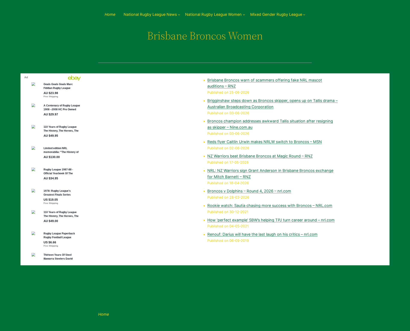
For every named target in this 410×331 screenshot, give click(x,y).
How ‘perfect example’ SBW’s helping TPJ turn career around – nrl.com (271, 220)
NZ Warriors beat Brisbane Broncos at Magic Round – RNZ (260, 156)
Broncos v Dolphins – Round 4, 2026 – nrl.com (249, 191)
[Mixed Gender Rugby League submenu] (304, 14)
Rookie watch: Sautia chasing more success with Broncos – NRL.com (269, 205)
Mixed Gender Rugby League (276, 14)
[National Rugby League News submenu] (179, 14)
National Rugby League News (150, 14)
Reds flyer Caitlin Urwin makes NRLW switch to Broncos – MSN (264, 141)
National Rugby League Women (213, 14)
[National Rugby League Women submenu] (244, 14)
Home (110, 14)
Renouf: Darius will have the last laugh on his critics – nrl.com (262, 234)
